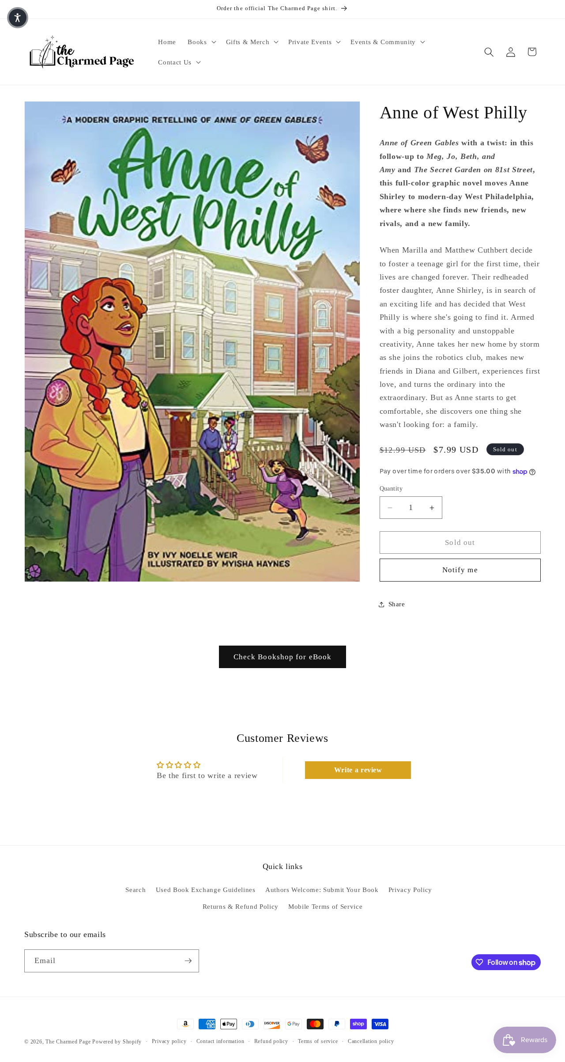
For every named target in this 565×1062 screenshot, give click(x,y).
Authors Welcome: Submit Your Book (322, 889)
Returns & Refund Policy (241, 906)
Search (135, 889)
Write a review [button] (358, 770)
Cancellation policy (371, 1041)
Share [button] (396, 604)
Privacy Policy (410, 889)
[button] (201, 42)
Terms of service (318, 1041)
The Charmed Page (67, 1042)
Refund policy (271, 1041)
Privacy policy (169, 1041)
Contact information (220, 1041)
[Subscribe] (188, 960)
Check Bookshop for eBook (282, 657)
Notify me (460, 570)
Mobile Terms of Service (325, 906)
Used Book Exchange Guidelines (206, 889)
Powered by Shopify (117, 1042)
